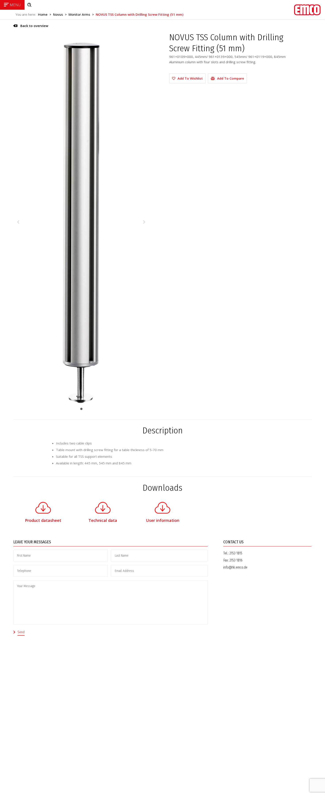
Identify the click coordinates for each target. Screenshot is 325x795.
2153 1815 (235, 553)
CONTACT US (233, 542)
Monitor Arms (79, 14)
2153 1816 (236, 560)
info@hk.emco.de (235, 567)
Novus (58, 14)
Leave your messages (32, 542)
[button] (30, 25)
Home (43, 14)
